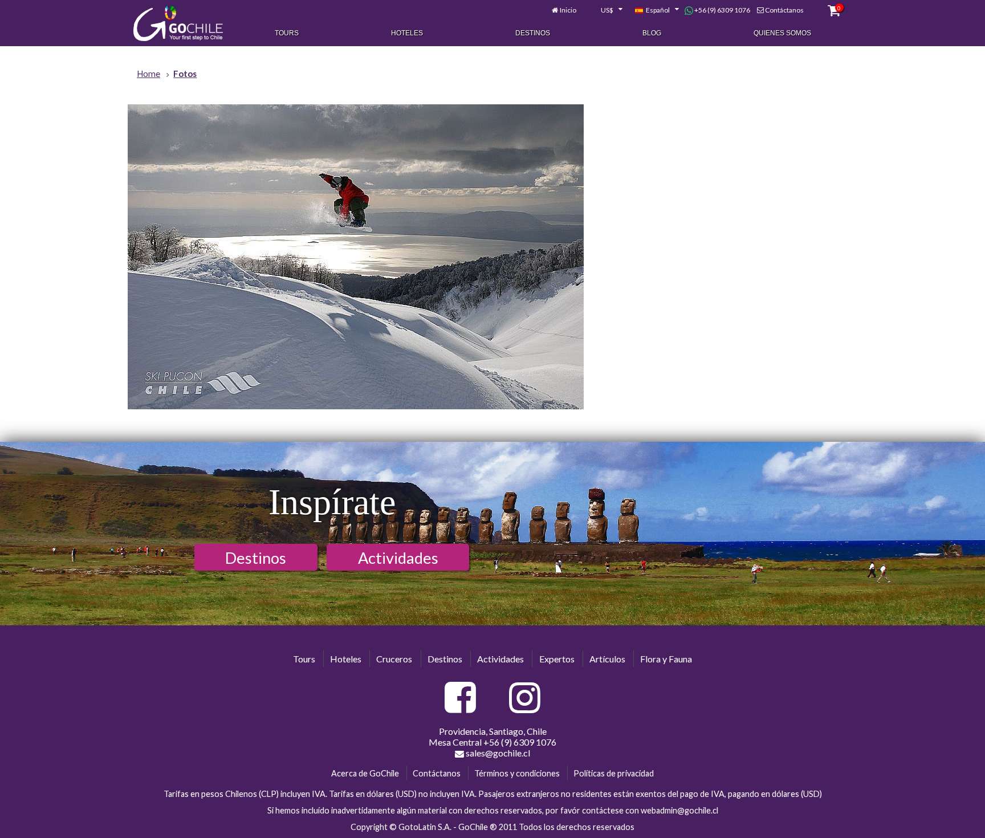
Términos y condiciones (517, 773)
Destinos (532, 33)
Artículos (607, 658)
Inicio (568, 10)
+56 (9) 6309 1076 (721, 10)
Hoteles (407, 33)
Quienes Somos (782, 33)
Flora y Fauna (666, 658)
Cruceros (394, 658)
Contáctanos (784, 10)
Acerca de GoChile (365, 773)
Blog (651, 33)
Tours (287, 33)
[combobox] (605, 10)
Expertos (557, 658)
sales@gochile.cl (497, 752)
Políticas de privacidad (613, 773)
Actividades (398, 557)
